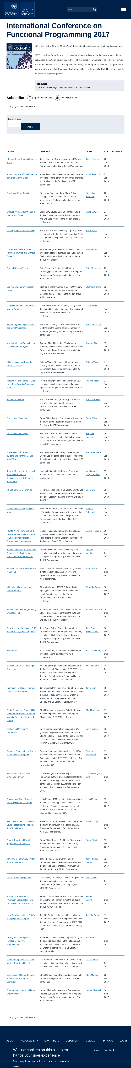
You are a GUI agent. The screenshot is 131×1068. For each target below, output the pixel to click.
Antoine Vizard (92, 362)
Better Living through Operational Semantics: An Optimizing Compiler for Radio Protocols (21, 553)
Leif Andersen (92, 960)
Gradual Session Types (17, 268)
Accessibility (29, 1040)
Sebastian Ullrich (93, 324)
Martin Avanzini (93, 174)
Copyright (72, 1040)
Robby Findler (92, 381)
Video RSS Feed (69, 98)
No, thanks (110, 1050)
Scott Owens (91, 568)
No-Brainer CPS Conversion (19, 490)
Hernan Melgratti (93, 990)
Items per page (14, 119)
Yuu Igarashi (91, 231)
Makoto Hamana (93, 531)
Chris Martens (92, 975)
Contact (91, 1040)
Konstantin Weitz (93, 452)
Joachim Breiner (93, 915)
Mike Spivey (91, 878)
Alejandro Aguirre (94, 587)
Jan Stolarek (91, 688)
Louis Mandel (92, 799)
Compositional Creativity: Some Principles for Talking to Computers (21, 978)
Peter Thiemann (93, 268)
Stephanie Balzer (93, 287)
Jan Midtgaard (92, 666)
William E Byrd (92, 821)
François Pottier (93, 399)
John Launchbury (93, 650)
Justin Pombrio (92, 159)
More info (16, 1066)
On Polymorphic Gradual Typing (21, 231)
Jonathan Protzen (94, 609)
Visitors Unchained (15, 399)
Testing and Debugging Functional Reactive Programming (17, 941)
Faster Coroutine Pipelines (19, 878)
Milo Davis (90, 490)
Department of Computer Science (75, 87)
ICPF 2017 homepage (47, 87)
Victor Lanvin (92, 212)
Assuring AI (12, 650)
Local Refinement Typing (18, 434)
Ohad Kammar (92, 710)
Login (123, 1040)
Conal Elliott (91, 418)
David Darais (92, 729)
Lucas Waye (91, 306)
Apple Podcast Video (43, 98)
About (10, 1040)
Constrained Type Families (19, 193)
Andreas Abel (92, 343)
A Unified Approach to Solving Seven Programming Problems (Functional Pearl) (20, 824)
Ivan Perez (90, 937)
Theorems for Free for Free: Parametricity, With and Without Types (21, 252)
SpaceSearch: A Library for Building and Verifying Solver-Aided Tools (20, 455)
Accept (97, 1050)
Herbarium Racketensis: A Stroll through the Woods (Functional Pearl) (21, 384)
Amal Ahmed (91, 249)
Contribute (51, 1040)
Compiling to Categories (18, 418)
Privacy (108, 1040)
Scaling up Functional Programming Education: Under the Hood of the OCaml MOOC (21, 900)
